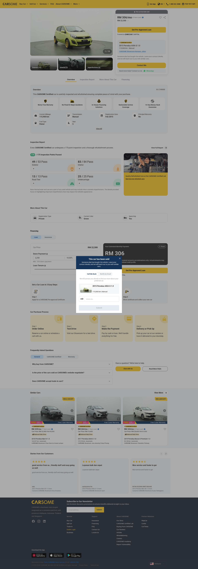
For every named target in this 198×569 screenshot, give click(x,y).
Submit (99, 308)
